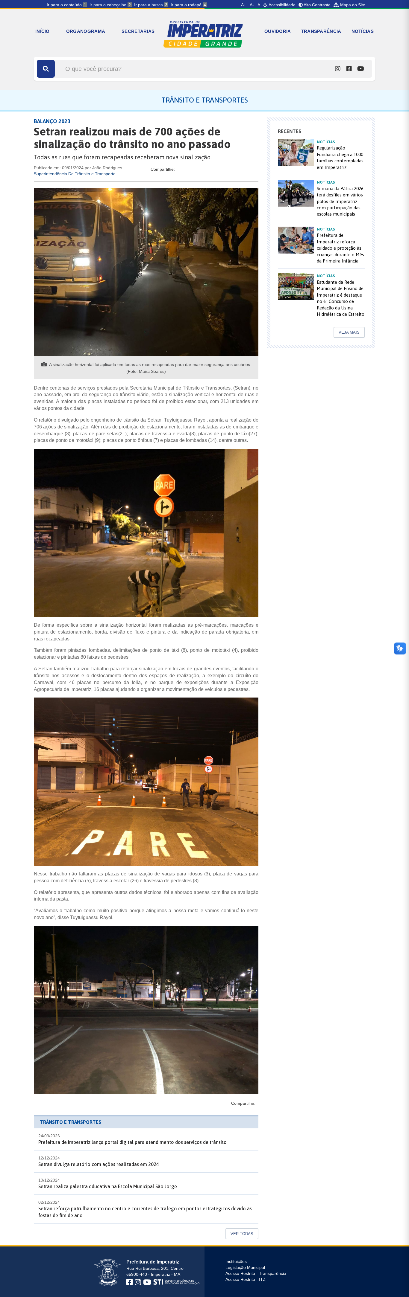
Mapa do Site (352, 4)
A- (252, 4)
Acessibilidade (282, 4)
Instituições (236, 1261)
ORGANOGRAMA (85, 31)
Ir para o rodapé (188, 4)
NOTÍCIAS (363, 31)
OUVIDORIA (277, 31)
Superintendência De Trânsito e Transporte (75, 173)
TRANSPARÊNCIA (321, 31)
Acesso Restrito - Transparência (255, 1273)
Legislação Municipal (245, 1267)
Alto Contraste (317, 4)
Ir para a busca (150, 4)
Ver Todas (242, 1234)
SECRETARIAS (138, 31)
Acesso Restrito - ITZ (245, 1279)
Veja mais (349, 332)
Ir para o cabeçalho (110, 4)
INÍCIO (42, 31)
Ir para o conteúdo (66, 4)
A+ (243, 4)
